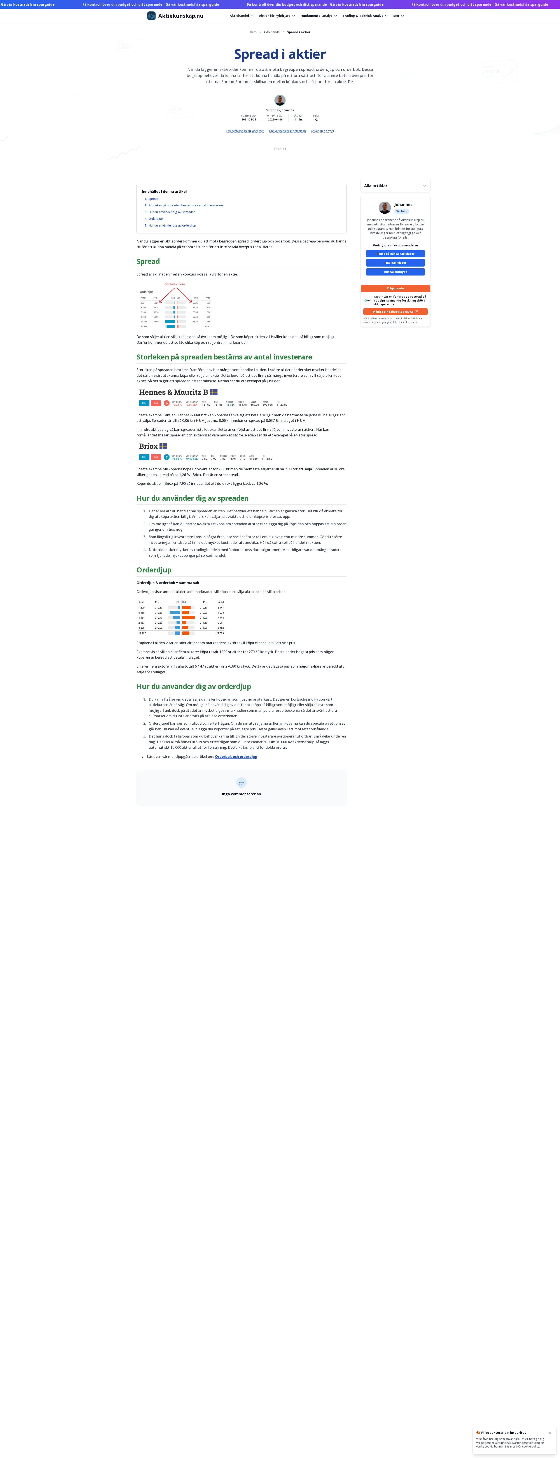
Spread (153, 199)
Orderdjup (156, 218)
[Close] (550, 1433)
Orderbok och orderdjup (236, 756)
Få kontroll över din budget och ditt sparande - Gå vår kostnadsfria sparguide (122, 4)
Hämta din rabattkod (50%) (393, 312)
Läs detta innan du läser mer (245, 131)
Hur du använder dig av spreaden (172, 212)
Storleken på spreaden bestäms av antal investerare (186, 205)
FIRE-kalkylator (395, 263)
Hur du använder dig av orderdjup (172, 225)
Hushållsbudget (395, 272)
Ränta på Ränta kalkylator (396, 253)
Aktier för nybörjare (274, 16)
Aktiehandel (239, 16)
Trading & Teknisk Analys (363, 16)
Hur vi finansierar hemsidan (287, 131)
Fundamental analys (316, 16)
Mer (396, 16)
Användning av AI (322, 131)
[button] (395, 185)
